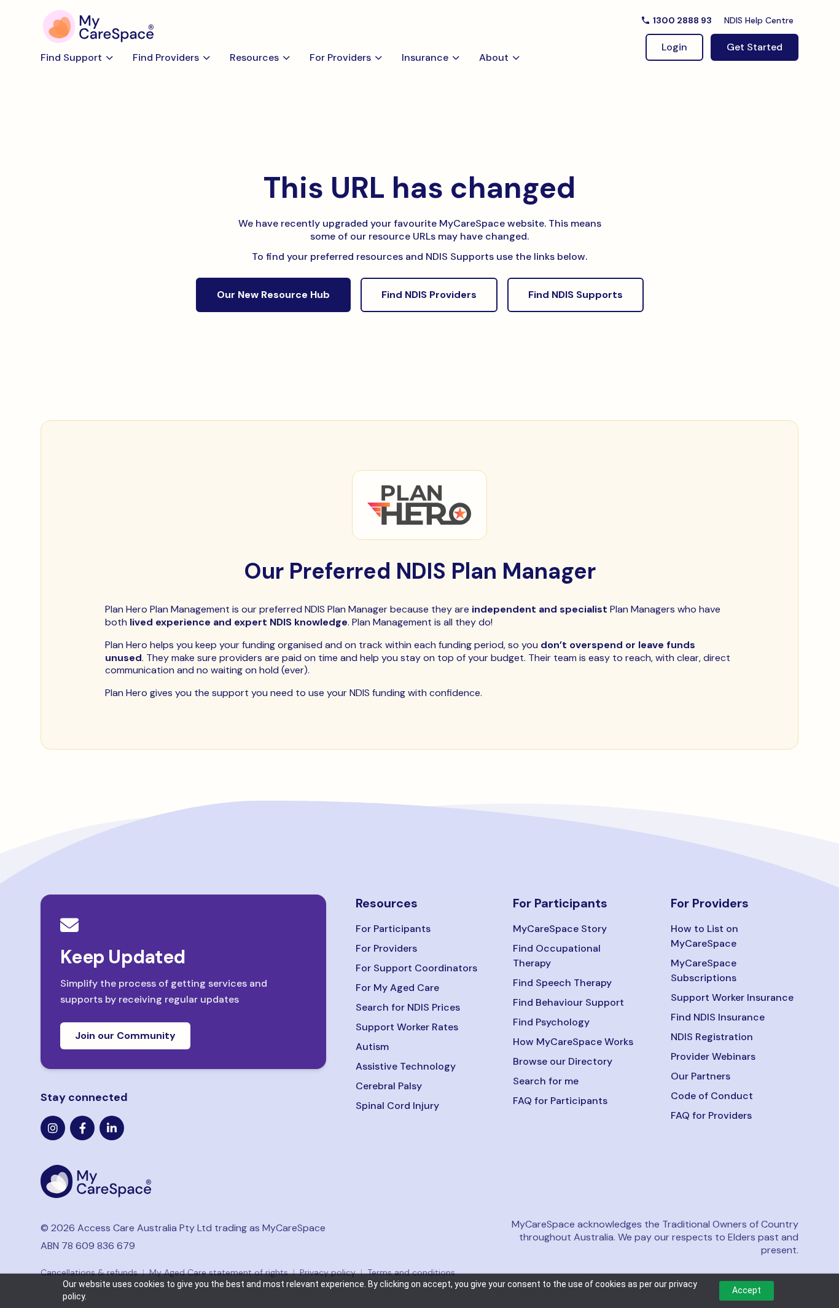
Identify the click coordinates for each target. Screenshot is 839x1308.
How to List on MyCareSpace (704, 936)
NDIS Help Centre (759, 20)
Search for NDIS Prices (408, 1007)
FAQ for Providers (711, 1115)
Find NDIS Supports (575, 294)
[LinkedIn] (112, 1128)
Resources (254, 57)
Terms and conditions (411, 1272)
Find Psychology (551, 1022)
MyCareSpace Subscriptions (703, 970)
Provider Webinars (713, 1056)
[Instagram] (53, 1128)
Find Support (71, 57)
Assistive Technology (406, 1066)
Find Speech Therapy (562, 982)
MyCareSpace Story (560, 928)
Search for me (546, 1081)
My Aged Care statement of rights (218, 1272)
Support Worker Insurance (732, 997)
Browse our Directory (562, 1061)
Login (674, 47)
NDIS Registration (712, 1036)
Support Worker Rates (407, 1026)
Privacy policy (328, 1272)
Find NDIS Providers (429, 294)
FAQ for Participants (560, 1100)
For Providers (340, 57)
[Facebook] (82, 1128)
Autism (372, 1046)
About (494, 57)
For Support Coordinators (416, 967)
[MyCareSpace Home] (183, 1181)
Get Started (754, 47)
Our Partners (700, 1076)
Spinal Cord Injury (397, 1105)
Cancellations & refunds (89, 1272)
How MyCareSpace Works (573, 1041)
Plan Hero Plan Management (167, 609)
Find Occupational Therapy (557, 955)
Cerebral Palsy (389, 1085)
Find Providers (166, 57)
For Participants (393, 928)
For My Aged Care (397, 987)
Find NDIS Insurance (718, 1017)
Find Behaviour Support (568, 1002)
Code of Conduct (712, 1095)
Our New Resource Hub (273, 294)
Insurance (425, 57)
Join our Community (125, 1035)
